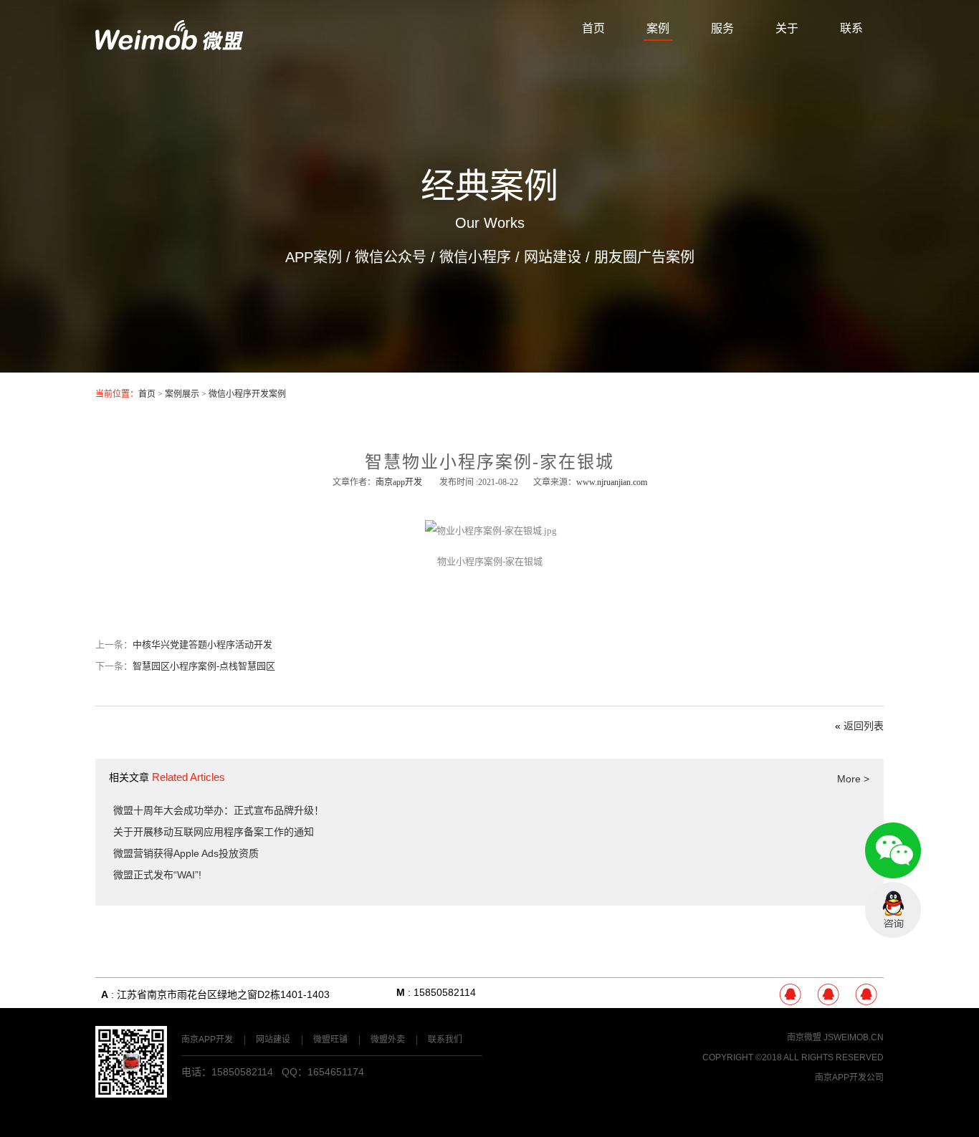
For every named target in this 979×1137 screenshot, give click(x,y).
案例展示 (182, 394)
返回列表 (864, 725)
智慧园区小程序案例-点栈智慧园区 (204, 666)
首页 (593, 28)
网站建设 (552, 257)
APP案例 (313, 257)
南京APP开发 (207, 1040)
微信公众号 (390, 257)
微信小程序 (475, 257)
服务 (722, 28)
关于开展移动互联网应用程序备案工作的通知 (213, 832)
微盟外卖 (388, 1040)
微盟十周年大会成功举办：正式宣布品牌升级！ (218, 810)
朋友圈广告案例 (644, 257)
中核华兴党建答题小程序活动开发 (202, 644)
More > (853, 779)
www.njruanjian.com (611, 482)
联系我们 (445, 1040)
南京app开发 (399, 482)
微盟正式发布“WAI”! (157, 875)
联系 (851, 28)
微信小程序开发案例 (247, 394)
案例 (657, 28)
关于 (786, 28)
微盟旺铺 (330, 1040)
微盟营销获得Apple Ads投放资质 (186, 853)
